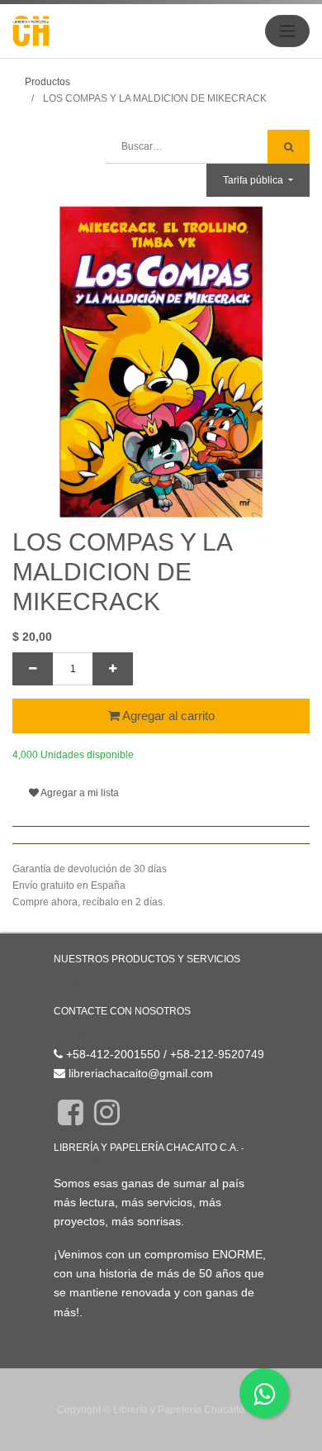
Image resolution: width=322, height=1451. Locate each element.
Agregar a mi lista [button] (79, 793)
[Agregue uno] (112, 668)
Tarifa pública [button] (254, 180)
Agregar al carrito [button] (167, 716)
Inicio (67, 982)
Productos (47, 82)
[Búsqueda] (289, 147)
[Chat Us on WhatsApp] (264, 1393)
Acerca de (78, 1159)
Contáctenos (87, 1035)
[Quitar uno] (32, 668)
